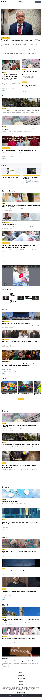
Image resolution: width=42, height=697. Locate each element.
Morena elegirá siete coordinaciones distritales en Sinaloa (19, 150)
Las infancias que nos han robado (10, 501)
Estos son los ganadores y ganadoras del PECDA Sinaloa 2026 (17, 570)
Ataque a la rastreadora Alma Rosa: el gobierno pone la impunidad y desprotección (30, 85)
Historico (21, 684)
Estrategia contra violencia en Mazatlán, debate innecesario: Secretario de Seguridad (19, 53)
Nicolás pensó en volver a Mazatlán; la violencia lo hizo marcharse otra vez (20, 110)
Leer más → (4, 90)
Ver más (21, 399)
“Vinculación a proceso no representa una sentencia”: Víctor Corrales (21, 41)
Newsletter (38, 1)
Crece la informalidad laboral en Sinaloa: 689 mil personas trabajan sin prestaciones (19, 51)
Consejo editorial (21, 678)
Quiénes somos (21, 675)
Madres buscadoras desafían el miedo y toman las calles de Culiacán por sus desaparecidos (20, 49)
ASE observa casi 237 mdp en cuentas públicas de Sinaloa (16, 323)
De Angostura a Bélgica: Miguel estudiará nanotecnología (19, 591)
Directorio (21, 681)
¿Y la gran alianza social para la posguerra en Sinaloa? (17, 661)
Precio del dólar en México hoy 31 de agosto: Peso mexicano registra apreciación (31, 73)
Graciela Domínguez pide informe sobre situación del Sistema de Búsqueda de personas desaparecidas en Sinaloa (21, 364)
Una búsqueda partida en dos (9, 224)
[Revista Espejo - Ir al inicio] (21, 672)
